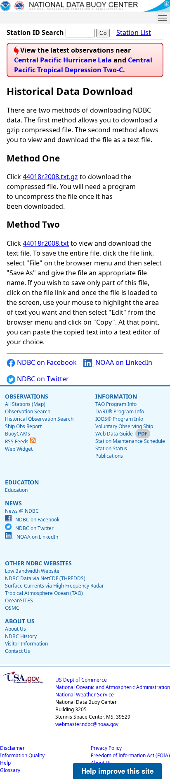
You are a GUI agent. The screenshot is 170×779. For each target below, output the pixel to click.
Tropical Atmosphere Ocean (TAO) (44, 593)
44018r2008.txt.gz (50, 176)
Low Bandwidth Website (32, 570)
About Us (15, 628)
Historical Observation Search (39, 418)
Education (16, 489)
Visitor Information (26, 643)
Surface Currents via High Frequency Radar (54, 585)
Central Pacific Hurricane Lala (63, 60)
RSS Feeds (17, 441)
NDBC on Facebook (46, 362)
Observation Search (27, 411)
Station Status (111, 448)
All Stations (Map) (25, 404)
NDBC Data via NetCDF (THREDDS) (45, 578)
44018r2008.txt (46, 243)
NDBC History (21, 636)
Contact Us (17, 651)
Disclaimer (12, 747)
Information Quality (22, 755)
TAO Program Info (116, 404)
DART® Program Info (119, 411)
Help (5, 762)
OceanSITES (19, 600)
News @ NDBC (22, 510)
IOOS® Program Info (119, 418)
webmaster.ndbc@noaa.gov (86, 724)
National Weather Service (84, 694)
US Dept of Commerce (81, 679)
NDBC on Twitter (42, 378)
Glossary (10, 770)
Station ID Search (35, 32)
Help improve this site (117, 771)
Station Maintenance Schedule (130, 441)
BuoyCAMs (17, 433)
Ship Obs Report (23, 426)
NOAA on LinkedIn (123, 362)
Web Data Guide (114, 433)
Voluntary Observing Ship (124, 426)
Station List (133, 32)
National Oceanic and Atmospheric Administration (112, 687)
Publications (109, 455)
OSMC (12, 607)
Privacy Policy (106, 747)
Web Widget (19, 448)
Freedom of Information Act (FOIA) (130, 755)
